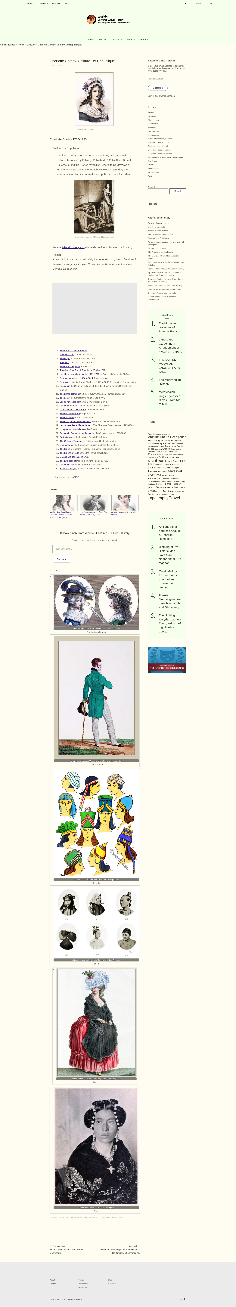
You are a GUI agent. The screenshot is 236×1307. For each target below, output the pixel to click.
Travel (143, 39)
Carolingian (153, 124)
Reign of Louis (67, 354)
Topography (158, 498)
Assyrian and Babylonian (158, 238)
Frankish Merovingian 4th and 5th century (166, 269)
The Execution (67, 417)
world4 (60, 65)
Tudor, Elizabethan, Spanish (160, 139)
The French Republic (70, 366)
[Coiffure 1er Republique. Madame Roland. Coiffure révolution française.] (64, 503)
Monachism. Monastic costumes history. (165, 285)
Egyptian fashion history (158, 223)
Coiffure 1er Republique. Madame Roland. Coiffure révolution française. (61, 514)
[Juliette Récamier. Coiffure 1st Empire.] (125, 503)
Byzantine (152, 116)
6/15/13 (52, 65)
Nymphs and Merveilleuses (73, 429)
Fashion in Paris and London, (74, 465)
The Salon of (66, 449)
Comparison (66, 445)
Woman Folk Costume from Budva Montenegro (66, 1249)
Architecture (156, 437)
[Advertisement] (95, 308)
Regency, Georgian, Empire (160, 154)
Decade (29, 3)
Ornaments (152, 481)
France (21, 45)
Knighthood (159, 468)
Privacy (81, 1280)
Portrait (167, 484)
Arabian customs (164, 434)
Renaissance (153, 135)
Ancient (151, 112)
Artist (151, 440)
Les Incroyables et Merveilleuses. (76, 425)
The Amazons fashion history (160, 252)
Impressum (82, 1287)
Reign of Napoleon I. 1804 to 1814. (77, 378)
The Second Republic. (71, 394)
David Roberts (161, 452)
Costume (115, 39)
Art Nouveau (153, 172)
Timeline (42, 3)
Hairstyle (85, 1217)
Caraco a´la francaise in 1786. (74, 457)
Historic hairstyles (68, 468)
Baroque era (162, 443)
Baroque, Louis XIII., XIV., (159, 142)
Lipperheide (162, 472)
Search (151, 187)
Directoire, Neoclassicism (159, 150)
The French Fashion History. (73, 350)
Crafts (165, 449)
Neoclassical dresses (170, 479)
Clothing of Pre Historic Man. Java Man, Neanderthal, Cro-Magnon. (170, 555)
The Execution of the (70, 413)
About (67, 3)
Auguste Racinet (164, 440)
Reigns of (65, 382)
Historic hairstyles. (73, 247)
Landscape (172, 467)
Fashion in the (67, 386)
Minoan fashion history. (158, 231)
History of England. (172, 461)
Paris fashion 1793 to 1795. (73, 409)
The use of (65, 398)
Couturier (158, 449)
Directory (31, 45)
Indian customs (161, 464)
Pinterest (185, 3)
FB (189, 3)
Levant (153, 471)
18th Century (66, 1217)
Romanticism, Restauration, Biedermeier (165, 157)
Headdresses (93, 1217)
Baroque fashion (176, 443)
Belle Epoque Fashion (156, 446)
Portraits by (65, 437)
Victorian (152, 165)
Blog (110, 1280)
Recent (102, 39)
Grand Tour (156, 460)
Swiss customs (167, 494)
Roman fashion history (157, 248)
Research (56, 3)
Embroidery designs (171, 454)
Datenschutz (83, 1284)
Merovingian (153, 120)
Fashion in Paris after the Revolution (77, 433)
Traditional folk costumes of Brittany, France (169, 327)
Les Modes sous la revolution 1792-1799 (79, 374)
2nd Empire (153, 161)
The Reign (65, 358)
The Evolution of (68, 461)
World (130, 39)
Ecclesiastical (156, 454)
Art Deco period (176, 437)
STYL (158, 494)
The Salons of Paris (69, 453)
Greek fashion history (157, 227)
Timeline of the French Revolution (76, 370)
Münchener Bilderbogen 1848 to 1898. (164, 289)
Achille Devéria (153, 434)
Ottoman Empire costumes (168, 481)
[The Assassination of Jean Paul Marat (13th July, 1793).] (94, 503)
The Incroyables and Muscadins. (75, 421)
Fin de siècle (153, 168)
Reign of (64, 362)
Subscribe (62, 559)
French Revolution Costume (114, 1217)
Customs (151, 452)
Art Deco (152, 176)
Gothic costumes (169, 457)
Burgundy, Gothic (155, 131)
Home (91, 39)
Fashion (64, 406)
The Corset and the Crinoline (160, 234)
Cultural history (175, 449)
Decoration (172, 451)
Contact (53, 1284)
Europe (11, 45)
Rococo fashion (162, 491)
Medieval (152, 127)
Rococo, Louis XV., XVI (158, 146)
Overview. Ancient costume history (163, 293)
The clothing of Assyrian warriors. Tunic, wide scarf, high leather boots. (170, 623)
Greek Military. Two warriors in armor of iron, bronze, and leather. (169, 579)
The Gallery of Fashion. (71, 441)
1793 (59, 1217)
